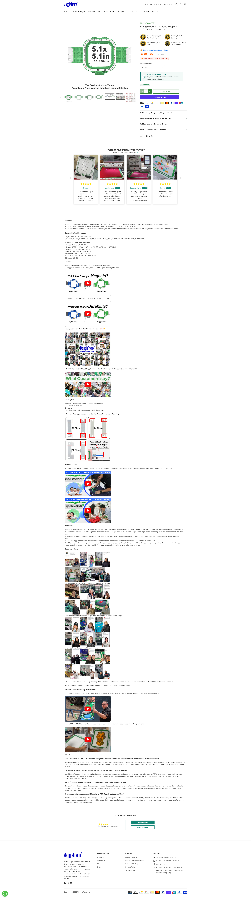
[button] (71, 178)
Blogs (99, 864)
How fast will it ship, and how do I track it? (155, 118)
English (167, 4)
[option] (100, 56)
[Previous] (67, 56)
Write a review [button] (142, 822)
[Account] (181, 4)
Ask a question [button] (142, 827)
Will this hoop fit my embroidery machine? (155, 113)
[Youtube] (71, 883)
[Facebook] (65, 883)
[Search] (176, 4)
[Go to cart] (185, 4)
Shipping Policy (131, 857)
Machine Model (146, 63)
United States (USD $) (151, 4)
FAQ (98, 867)
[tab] (69, 220)
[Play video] (88, 283)
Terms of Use (130, 870)
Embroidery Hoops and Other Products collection (113, 685)
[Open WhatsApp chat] (5, 894)
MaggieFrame (145, 23)
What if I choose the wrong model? (153, 129)
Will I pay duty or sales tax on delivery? (154, 124)
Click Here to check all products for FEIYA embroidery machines (150, 682)
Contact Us (101, 860)
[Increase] (150, 91)
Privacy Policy (130, 867)
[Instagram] (68, 883)
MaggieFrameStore (84, 892)
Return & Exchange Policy (134, 860)
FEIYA (154, 23)
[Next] (132, 56)
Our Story (100, 857)
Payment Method (131, 864)
